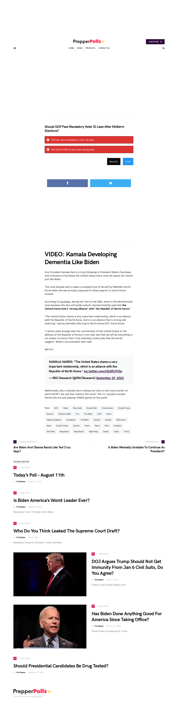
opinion (76, 426)
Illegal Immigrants (54, 420)
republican (64, 431)
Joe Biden (85, 420)
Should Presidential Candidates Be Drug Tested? (60, 666)
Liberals (108, 420)
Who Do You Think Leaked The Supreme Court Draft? (66, 531)
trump (126, 431)
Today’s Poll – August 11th (39, 475)
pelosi (87, 426)
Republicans (79, 431)
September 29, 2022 (110, 378)
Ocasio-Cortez (62, 426)
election (50, 414)
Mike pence (121, 420)
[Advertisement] (78, 18)
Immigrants (70, 420)
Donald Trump (124, 408)
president (117, 426)
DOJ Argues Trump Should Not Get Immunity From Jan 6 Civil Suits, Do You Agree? (127, 567)
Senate (106, 431)
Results (113, 161)
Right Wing (93, 431)
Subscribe (154, 42)
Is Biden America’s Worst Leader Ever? (51, 500)
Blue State (77, 408)
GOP (99, 414)
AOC (56, 408)
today (116, 431)
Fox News (65, 301)
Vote (128, 161)
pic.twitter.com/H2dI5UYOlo (103, 371)
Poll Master (21, 481)
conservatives (107, 408)
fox (77, 414)
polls (107, 426)
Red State (51, 431)
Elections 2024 (65, 414)
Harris (109, 414)
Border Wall (92, 408)
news (49, 426)
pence (97, 426)
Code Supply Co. (37, 696)
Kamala (97, 420)
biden (65, 408)
